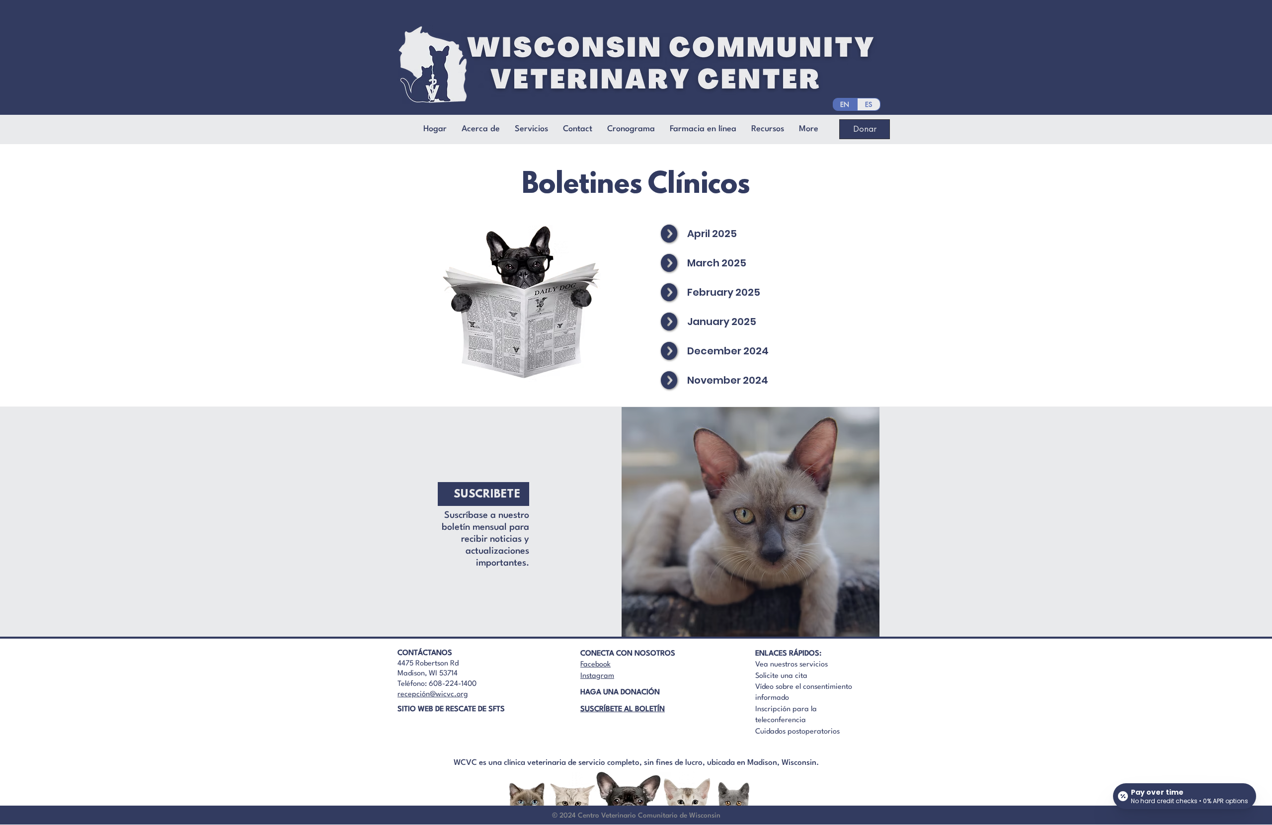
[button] (578, 129)
